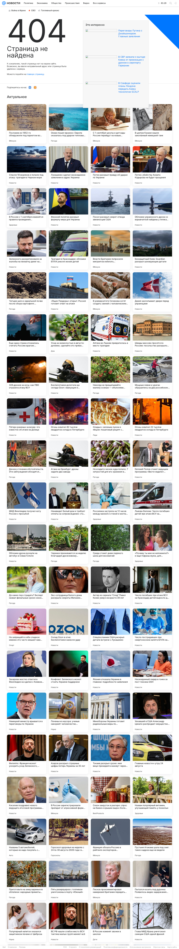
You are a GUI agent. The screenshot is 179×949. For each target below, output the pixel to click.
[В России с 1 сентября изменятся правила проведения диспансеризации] (26, 208)
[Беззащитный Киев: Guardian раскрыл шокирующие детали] (152, 250)
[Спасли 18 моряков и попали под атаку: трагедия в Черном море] (26, 166)
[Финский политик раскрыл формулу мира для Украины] (68, 208)
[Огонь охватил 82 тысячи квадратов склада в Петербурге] (68, 418)
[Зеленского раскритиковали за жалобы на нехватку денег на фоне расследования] (26, 250)
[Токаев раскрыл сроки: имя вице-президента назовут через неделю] (110, 754)
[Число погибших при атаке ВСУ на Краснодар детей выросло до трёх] (152, 586)
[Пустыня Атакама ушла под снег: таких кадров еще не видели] (152, 838)
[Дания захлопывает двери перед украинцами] (152, 292)
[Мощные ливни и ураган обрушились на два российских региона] (152, 376)
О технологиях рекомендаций (90, 947)
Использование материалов (140, 947)
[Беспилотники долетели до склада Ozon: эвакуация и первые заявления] (68, 376)
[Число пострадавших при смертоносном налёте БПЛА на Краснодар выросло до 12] (152, 628)
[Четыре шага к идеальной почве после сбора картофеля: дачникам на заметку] (26, 292)
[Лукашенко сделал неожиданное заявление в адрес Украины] (68, 166)
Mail (4, 947)
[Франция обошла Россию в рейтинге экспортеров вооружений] (110, 838)
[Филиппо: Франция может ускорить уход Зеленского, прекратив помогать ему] (26, 754)
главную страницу (35, 74)
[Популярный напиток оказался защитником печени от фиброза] (26, 922)
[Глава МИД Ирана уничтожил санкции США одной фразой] (152, 922)
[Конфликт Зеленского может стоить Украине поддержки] (68, 670)
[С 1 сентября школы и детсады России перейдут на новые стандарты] (110, 124)
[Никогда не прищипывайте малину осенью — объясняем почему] (110, 376)
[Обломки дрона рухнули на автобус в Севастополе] (26, 544)
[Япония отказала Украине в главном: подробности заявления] (110, 670)
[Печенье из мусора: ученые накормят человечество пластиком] (68, 712)
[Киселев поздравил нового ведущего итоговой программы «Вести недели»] (26, 796)
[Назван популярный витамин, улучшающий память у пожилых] (152, 796)
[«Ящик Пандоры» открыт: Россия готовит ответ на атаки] (68, 292)
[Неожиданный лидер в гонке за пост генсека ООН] (152, 670)
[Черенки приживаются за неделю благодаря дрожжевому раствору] (68, 544)
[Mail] (4, 3)
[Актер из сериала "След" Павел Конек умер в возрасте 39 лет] (110, 586)
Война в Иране (18, 10)
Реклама (22, 947)
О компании (12, 947)
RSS (65, 947)
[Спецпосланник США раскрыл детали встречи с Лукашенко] (110, 628)
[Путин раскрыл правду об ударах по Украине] (110, 166)
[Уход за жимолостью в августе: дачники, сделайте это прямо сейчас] (68, 334)
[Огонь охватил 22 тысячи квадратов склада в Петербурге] (152, 418)
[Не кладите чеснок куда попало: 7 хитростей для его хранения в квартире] (110, 460)
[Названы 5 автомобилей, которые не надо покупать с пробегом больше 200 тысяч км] (26, 838)
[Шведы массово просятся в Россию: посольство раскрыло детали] (152, 334)
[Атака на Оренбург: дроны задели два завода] (68, 460)
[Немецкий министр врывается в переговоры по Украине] (26, 712)
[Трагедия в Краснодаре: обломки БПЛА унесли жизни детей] (68, 250)
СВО (33, 10)
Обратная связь (159, 947)
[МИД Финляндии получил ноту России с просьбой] (26, 502)
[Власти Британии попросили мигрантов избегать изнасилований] (110, 250)
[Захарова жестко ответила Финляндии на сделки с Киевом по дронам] (26, 670)
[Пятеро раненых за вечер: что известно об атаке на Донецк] (26, 418)
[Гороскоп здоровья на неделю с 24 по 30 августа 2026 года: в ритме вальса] (68, 838)
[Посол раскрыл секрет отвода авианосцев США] (110, 208)
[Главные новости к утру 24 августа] (152, 754)
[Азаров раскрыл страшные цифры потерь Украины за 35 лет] (68, 754)
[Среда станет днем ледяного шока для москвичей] (110, 544)
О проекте (73, 947)
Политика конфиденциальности (115, 947)
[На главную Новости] (13, 3)
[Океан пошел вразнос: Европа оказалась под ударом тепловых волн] (68, 124)
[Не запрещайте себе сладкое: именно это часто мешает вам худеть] (26, 628)
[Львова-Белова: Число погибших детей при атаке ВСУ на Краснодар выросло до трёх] (152, 502)
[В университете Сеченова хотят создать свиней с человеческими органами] (110, 292)
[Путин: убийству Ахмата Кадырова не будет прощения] (152, 166)
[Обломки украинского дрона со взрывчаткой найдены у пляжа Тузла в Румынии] (152, 208)
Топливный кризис (50, 10)
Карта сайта (172, 947)
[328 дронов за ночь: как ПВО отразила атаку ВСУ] (26, 376)
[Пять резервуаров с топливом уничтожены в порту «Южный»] (68, 880)
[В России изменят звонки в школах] (110, 922)
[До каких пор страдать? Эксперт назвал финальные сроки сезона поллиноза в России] (26, 586)
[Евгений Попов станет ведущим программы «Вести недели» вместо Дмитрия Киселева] (152, 460)
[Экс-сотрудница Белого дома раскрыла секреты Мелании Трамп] (68, 586)
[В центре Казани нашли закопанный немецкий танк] (152, 124)
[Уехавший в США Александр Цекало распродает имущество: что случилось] (152, 712)
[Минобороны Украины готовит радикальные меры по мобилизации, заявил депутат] (110, 712)
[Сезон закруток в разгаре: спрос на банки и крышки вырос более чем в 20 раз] (110, 796)
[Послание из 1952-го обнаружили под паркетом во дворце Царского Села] (26, 124)
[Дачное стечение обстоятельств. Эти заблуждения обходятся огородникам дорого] (26, 460)
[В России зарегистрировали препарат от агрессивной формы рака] (68, 796)
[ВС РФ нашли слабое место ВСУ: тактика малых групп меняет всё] (68, 922)
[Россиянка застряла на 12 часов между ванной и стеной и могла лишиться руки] (110, 502)
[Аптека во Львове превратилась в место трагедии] (110, 334)
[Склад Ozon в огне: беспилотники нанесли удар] (68, 628)
